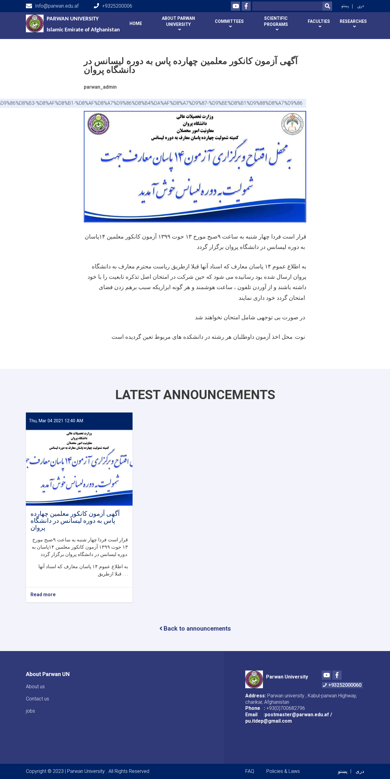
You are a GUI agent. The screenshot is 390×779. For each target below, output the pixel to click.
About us (35, 686)
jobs (30, 711)
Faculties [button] (319, 21)
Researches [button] (353, 21)
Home (135, 23)
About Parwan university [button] (178, 21)
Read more (43, 595)
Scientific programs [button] (276, 21)
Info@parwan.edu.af (57, 6)
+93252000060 (344, 685)
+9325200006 (117, 6)
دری (360, 6)
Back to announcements (197, 628)
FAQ (249, 771)
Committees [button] (229, 21)
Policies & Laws (283, 771)
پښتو (345, 6)
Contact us (37, 699)
